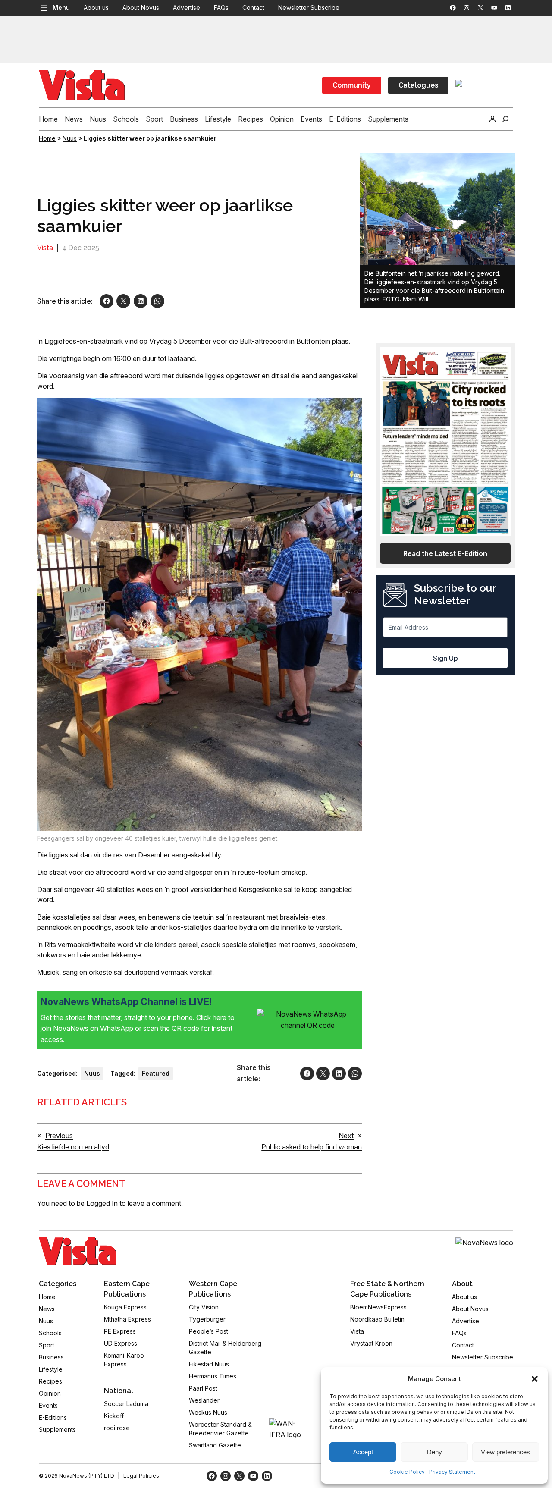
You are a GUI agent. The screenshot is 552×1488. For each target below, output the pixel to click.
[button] (534, 1379)
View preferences (505, 1452)
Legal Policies (141, 1475)
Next (346, 1135)
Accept (363, 1452)
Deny (434, 1452)
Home (47, 138)
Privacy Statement (452, 1472)
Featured (155, 1073)
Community (351, 85)
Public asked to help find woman (311, 1147)
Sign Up (445, 658)
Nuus (70, 138)
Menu (61, 7)
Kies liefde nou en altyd (73, 1147)
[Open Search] (505, 119)
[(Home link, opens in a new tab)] (77, 1251)
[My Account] (492, 119)
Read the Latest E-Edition (445, 553)
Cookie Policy (407, 1472)
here (220, 1017)
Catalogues (418, 85)
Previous (59, 1135)
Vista (45, 248)
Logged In (102, 1203)
